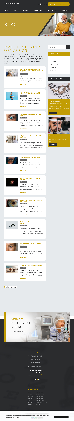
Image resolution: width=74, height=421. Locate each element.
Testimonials (53, 67)
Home (6, 10)
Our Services (53, 61)
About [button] (15, 10)
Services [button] (25, 10)
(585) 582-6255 (35, 359)
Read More (23, 84)
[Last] (15, 287)
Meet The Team (54, 64)
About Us (52, 59)
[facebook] (35, 379)
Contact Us (65, 10)
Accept (61, 417)
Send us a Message (36, 366)
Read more (52, 113)
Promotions (38, 10)
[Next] (11, 287)
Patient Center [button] (51, 10)
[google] (38, 379)
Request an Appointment (19, 331)
